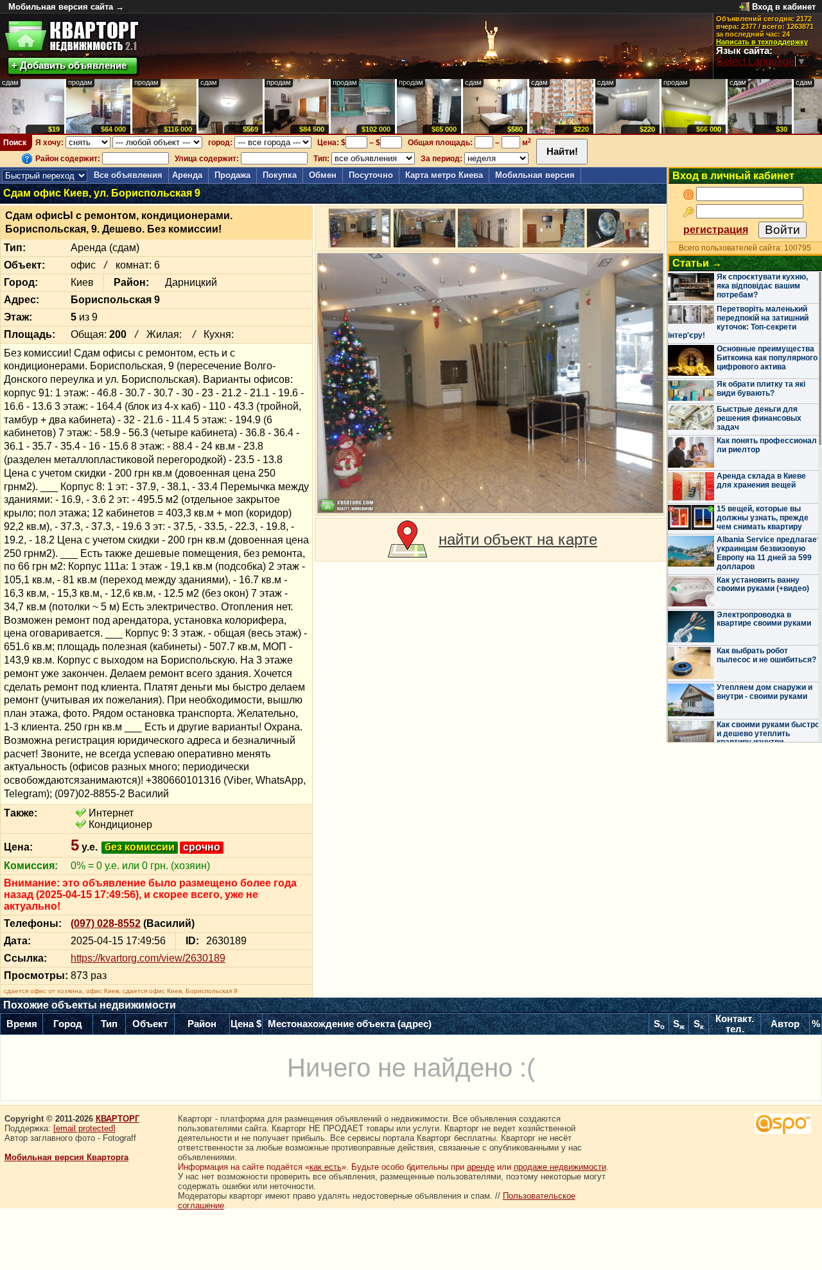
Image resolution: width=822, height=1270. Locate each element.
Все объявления (128, 175)
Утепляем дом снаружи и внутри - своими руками (764, 692)
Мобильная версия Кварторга (66, 1157)
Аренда (187, 175)
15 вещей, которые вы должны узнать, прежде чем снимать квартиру (763, 517)
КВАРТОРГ (117, 1119)
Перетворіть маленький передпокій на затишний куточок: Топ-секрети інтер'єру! (738, 322)
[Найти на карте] (407, 539)
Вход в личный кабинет (733, 175)
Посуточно (371, 175)
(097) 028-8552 (106, 923)
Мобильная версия (535, 175)
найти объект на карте (518, 539)
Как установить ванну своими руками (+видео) (763, 585)
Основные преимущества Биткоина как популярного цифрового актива (767, 357)
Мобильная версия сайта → (66, 7)
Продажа (232, 175)
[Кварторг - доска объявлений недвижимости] (71, 36)
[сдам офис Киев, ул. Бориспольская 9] (490, 383)
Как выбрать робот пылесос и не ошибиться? (766, 655)
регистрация (715, 229)
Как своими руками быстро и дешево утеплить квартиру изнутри (768, 733)
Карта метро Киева (444, 175)
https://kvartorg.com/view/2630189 (148, 958)
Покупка (280, 175)
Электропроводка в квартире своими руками (764, 619)
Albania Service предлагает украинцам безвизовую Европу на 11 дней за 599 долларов (769, 552)
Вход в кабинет (784, 7)
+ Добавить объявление (69, 65)
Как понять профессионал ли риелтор (767, 445)
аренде (480, 1167)
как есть (326, 1167)
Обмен (323, 175)
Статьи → (697, 263)
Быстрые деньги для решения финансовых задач (759, 418)
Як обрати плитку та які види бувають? (761, 389)
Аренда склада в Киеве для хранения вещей (761, 480)
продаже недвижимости (560, 1167)
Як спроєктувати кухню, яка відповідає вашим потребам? (762, 285)
